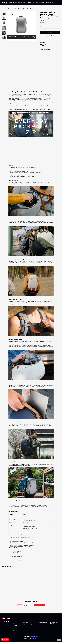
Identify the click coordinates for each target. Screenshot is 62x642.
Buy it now (50, 32)
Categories (29, 2)
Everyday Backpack (22, 109)
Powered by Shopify (35, 638)
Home (3, 8)
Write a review (39, 604)
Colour (42, 42)
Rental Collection (18, 2)
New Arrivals (11, 2)
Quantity (41, 24)
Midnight (46, 44)
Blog (33, 2)
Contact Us (37, 2)
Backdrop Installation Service (47, 2)
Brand (23, 2)
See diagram (25, 522)
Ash (43, 44)
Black (41, 44)
